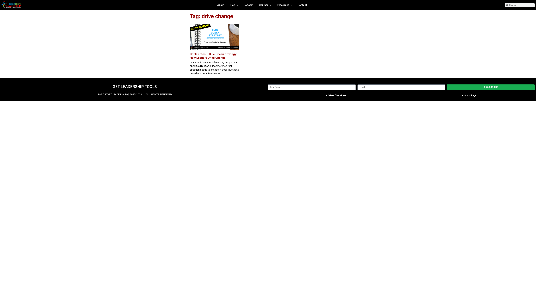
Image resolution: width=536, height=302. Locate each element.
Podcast (248, 5)
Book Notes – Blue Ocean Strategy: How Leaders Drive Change (213, 55)
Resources (283, 5)
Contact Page (469, 95)
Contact (302, 5)
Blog (232, 5)
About (220, 5)
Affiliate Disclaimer (336, 95)
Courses (263, 5)
